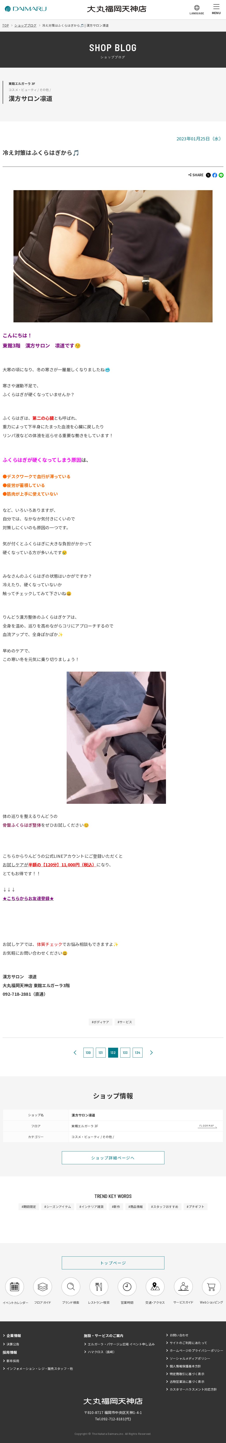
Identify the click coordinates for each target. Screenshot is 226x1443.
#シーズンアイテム (57, 1206)
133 (125, 1052)
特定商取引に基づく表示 (187, 1374)
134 (137, 1052)
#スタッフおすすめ (164, 1206)
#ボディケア (100, 1022)
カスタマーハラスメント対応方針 (193, 1389)
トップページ (113, 1263)
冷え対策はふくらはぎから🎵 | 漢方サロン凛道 (75, 25)
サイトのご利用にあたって (188, 1343)
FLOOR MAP (207, 1125)
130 (88, 1052)
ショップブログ (25, 25)
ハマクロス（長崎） (102, 1352)
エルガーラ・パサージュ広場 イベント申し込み (121, 1344)
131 (101, 1052)
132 (113, 1052)
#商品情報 (135, 1206)
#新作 (116, 1206)
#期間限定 (29, 1206)
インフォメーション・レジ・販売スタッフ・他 (40, 1368)
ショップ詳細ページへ (113, 1158)
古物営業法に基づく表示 (187, 1381)
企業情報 (14, 1335)
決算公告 (13, 1344)
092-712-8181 (113, 1418)
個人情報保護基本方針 (185, 1366)
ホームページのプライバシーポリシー (196, 1350)
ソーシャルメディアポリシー (190, 1358)
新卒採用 (13, 1361)
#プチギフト (195, 1206)
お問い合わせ (179, 1335)
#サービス (125, 1022)
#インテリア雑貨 (91, 1206)
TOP (5, 25)
